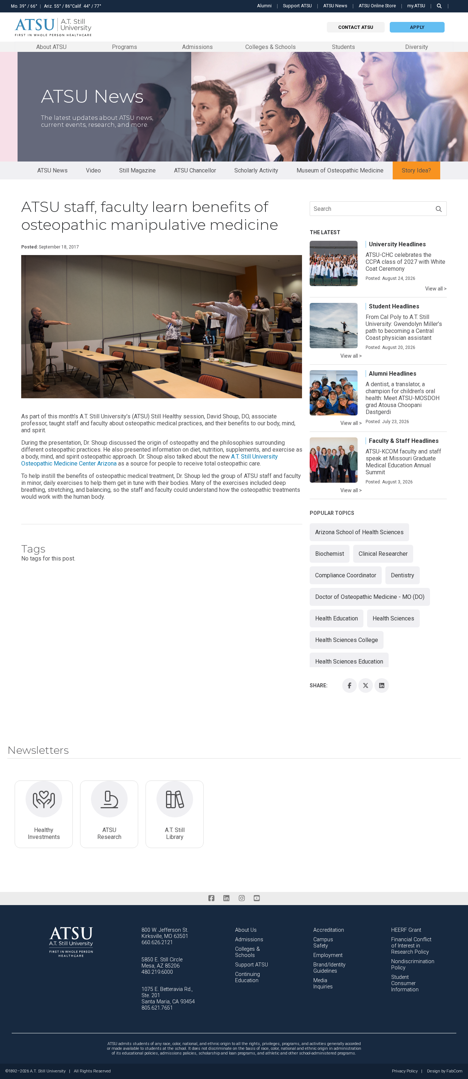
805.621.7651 (157, 1008)
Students (343, 46)
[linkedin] (226, 898)
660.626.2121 (157, 942)
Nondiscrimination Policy (412, 964)
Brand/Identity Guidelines (329, 968)
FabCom (454, 1071)
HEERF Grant (406, 930)
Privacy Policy (405, 1071)
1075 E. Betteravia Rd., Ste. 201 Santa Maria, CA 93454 (168, 995)
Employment (328, 955)
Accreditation (328, 930)
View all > (436, 289)
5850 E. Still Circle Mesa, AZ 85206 (161, 963)
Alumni (264, 5)
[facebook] (211, 898)
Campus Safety (323, 942)
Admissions (197, 46)
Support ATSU (297, 5)
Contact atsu (355, 27)
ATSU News (335, 5)
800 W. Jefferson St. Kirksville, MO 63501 (164, 933)
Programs (124, 46)
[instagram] (241, 898)
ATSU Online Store (377, 5)
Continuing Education (247, 977)
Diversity (416, 46)
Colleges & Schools (270, 46)
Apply (417, 27)
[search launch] (439, 6)
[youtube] (256, 898)
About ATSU (51, 46)
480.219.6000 (157, 972)
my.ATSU (416, 5)
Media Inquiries (323, 983)
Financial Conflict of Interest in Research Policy (411, 945)
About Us (246, 930)
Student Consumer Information (405, 983)
